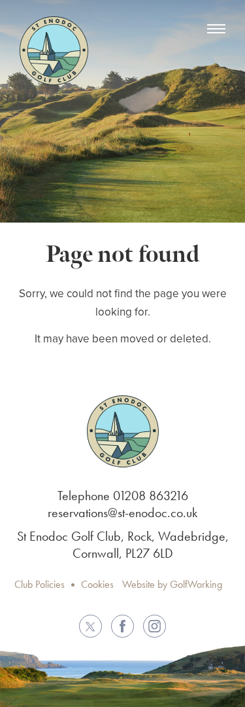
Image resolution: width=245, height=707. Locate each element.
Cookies (97, 584)
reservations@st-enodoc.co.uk (122, 512)
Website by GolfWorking (172, 584)
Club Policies (39, 584)
